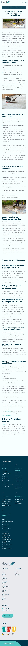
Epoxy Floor (4, 471)
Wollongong (4, 599)
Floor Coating (5, 468)
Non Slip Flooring (5, 478)
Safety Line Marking (6, 503)
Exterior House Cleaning (19, 480)
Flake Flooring (5, 476)
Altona (3, 571)
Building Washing (18, 478)
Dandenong (4, 581)
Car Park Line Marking (6, 499)
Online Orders (18, 575)
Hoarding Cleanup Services (7, 544)
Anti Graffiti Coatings (19, 499)
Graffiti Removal (19, 496)
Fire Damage (4, 526)
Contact (16, 571)
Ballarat (3, 573)
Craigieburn (4, 579)
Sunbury (4, 595)
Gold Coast (4, 585)
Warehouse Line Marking (7, 501)
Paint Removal (18, 501)
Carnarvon (4, 577)
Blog (7, 6)
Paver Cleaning (18, 472)
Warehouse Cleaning (6, 524)
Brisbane (4, 575)
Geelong (3, 583)
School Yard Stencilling (6, 505)
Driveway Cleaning (19, 476)
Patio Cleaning (18, 482)
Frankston (4, 582)
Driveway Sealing (5, 486)
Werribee (4, 598)
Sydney (3, 597)
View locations (8, 615)
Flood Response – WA (6, 535)
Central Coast (4, 578)
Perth (3, 591)
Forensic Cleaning (5, 546)
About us (17, 574)
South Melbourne (5, 594)
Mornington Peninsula (6, 589)
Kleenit (4, 6)
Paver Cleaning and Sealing (7, 484)
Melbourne (4, 587)
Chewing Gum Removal (7, 539)
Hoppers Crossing (5, 586)
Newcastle (4, 590)
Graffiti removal (7, 415)
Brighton (4, 574)
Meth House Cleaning (6, 537)
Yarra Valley (4, 600)
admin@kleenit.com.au (8, 610)
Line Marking (5, 496)
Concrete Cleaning (18, 474)
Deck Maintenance (18, 484)
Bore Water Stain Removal (7, 548)
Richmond (4, 593)
